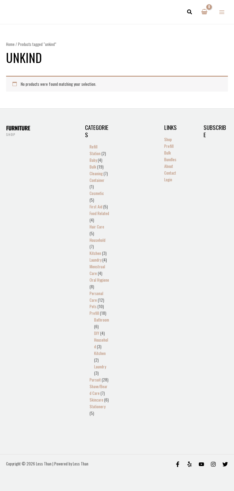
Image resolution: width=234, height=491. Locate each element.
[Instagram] (213, 464)
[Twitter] (225, 464)
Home (10, 44)
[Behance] (201, 464)
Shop (168, 139)
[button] (190, 12)
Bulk (167, 153)
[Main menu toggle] (222, 12)
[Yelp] (189, 464)
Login (168, 179)
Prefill (169, 146)
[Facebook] (177, 464)
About (168, 166)
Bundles (170, 159)
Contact (170, 173)
